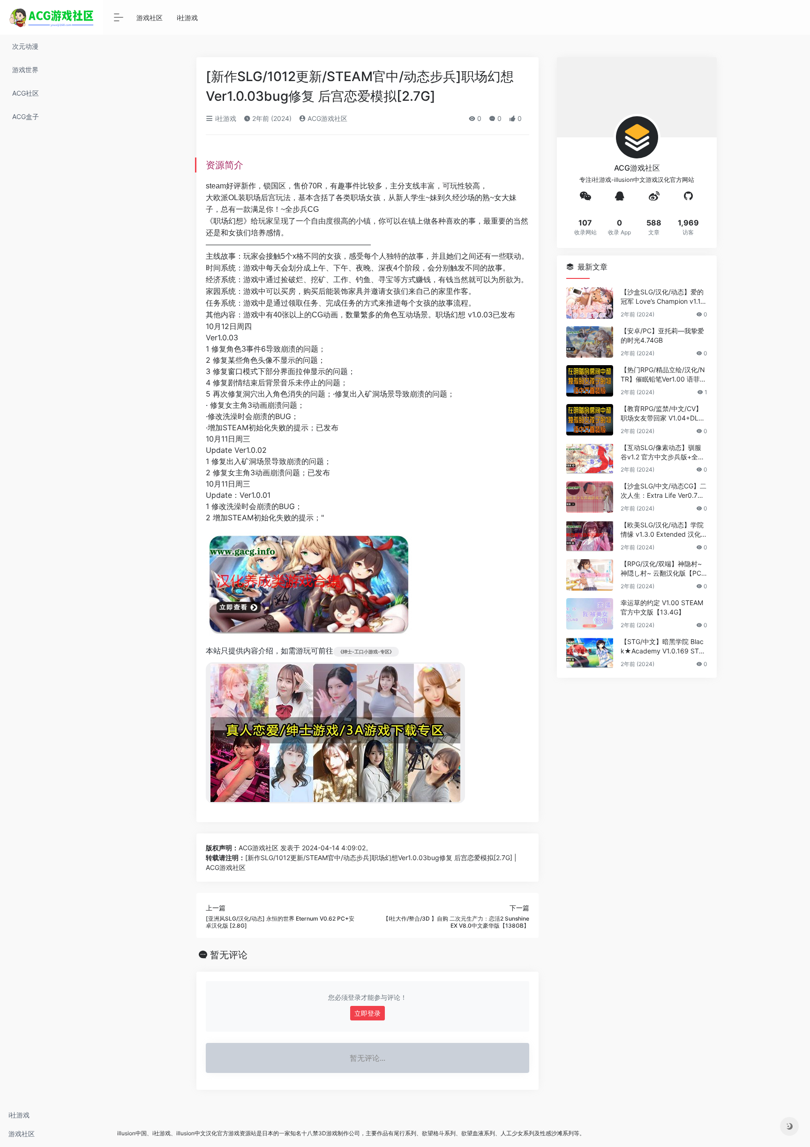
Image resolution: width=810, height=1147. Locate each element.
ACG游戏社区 (326, 118)
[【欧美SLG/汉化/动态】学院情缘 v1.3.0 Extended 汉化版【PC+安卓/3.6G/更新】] (589, 536)
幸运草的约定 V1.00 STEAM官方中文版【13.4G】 (662, 607)
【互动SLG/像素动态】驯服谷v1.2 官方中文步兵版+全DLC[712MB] (663, 452)
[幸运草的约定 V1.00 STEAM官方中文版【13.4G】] (589, 614)
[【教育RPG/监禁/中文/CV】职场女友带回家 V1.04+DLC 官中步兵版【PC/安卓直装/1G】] (589, 419)
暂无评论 (229, 954)
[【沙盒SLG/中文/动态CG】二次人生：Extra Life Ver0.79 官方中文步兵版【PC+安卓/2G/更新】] (589, 497)
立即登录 (367, 1013)
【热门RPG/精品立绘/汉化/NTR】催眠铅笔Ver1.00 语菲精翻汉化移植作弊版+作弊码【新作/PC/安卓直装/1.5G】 (663, 375)
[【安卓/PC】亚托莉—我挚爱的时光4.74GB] (589, 342)
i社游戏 (19, 1115)
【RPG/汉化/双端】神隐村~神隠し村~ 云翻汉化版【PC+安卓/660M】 (661, 569)
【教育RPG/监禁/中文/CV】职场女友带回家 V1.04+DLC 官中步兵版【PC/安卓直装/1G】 (662, 414)
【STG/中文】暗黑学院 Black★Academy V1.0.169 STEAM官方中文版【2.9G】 (664, 646)
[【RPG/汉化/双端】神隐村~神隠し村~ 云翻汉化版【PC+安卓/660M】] (589, 575)
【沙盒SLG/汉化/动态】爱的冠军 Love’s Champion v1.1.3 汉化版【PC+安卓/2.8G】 (663, 297)
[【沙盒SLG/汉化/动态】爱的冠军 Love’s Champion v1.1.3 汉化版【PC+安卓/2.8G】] (589, 303)
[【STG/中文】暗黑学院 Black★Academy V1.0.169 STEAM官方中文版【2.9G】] (589, 652)
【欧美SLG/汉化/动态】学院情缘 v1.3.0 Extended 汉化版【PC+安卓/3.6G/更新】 (662, 530)
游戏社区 (21, 1134)
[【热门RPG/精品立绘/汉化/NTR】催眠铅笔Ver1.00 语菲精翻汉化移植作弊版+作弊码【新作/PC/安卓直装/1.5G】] (589, 381)
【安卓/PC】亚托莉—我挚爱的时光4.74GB (662, 335)
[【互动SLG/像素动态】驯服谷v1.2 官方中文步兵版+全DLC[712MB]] (589, 458)
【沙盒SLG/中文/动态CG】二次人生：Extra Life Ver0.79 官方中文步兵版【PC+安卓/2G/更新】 (663, 491)
